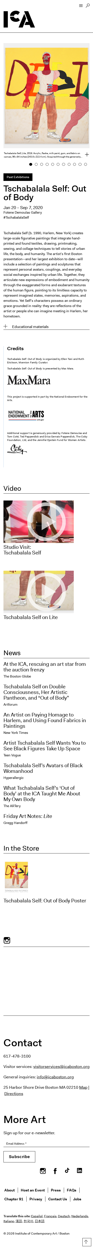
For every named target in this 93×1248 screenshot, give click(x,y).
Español (37, 1216)
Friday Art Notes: (27, 816)
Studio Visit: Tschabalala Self (22, 550)
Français (50, 1216)
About (9, 1190)
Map (83, 1087)
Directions (13, 1093)
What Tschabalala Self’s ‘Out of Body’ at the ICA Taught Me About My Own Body (41, 794)
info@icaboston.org (55, 1077)
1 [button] (31, 164)
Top (86, 1241)
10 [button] (80, 164)
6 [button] (58, 164)
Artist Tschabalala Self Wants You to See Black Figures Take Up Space (44, 745)
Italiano (8, 1221)
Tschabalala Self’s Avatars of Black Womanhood (43, 768)
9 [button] (74, 164)
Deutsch (64, 1216)
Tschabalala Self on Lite (30, 617)
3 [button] (41, 164)
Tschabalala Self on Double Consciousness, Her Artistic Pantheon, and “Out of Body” (36, 692)
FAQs (71, 1190)
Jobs (77, 1198)
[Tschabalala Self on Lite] (46, 592)
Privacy (35, 1198)
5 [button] (52, 164)
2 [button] (36, 164)
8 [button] (69, 164)
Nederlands (79, 1216)
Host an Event (33, 1190)
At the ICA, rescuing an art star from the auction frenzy (44, 667)
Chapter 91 (13, 1198)
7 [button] (63, 164)
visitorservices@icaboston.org (61, 1066)
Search (87, 6)
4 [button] (47, 164)
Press (56, 1190)
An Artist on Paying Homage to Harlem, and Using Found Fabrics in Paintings (44, 720)
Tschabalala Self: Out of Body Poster (44, 900)
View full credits (84, 155)
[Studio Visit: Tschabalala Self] (46, 521)
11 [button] (85, 164)
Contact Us (57, 1198)
